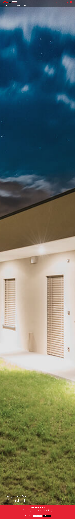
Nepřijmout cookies (37, 515)
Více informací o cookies (36, 510)
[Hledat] (71, 2)
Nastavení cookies (27, 515)
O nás (18, 5)
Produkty (5, 5)
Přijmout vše (47, 515)
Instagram (67, 2)
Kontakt (24, 5)
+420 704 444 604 (60, 2)
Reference (12, 5)
